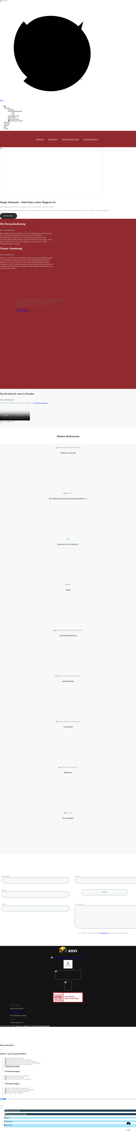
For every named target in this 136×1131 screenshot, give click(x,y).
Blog (5, 127)
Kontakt (6, 128)
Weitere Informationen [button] (23, 311)
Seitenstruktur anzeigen (12, 1066)
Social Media (11, 117)
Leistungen (7, 108)
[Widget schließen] (1, 1049)
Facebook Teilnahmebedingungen (40, 1026)
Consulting (11, 109)
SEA (13, 114)
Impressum (19, 1026)
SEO (13, 112)
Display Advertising (13, 119)
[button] (12, 1110)
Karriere (6, 125)
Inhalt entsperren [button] (21, 309)
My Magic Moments (41, 403)
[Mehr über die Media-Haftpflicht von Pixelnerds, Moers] (68, 957)
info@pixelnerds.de (15, 1012)
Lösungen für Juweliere (16, 120)
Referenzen (7, 122)
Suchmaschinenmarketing (15, 111)
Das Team (7, 124)
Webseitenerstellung (13, 116)
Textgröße (20, 1093)
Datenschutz (104, 933)
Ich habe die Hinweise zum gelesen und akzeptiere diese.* (105, 933)
